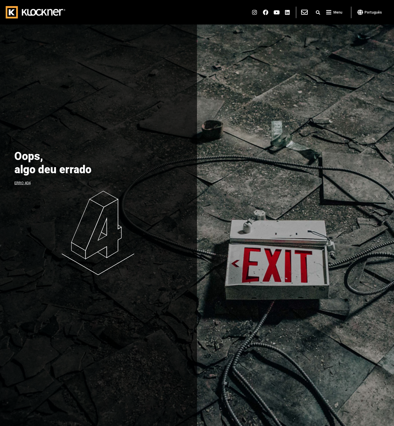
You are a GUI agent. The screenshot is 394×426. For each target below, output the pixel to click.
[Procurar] (318, 12)
